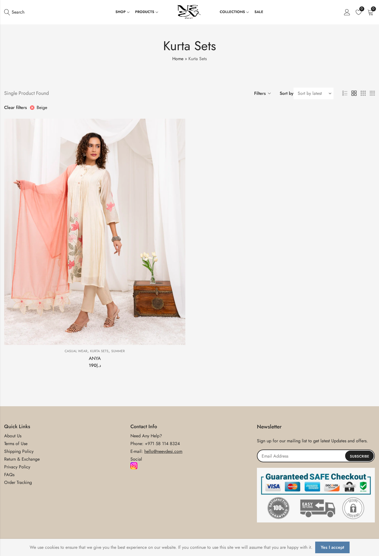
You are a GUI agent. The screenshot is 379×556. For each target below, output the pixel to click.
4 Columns (372, 93)
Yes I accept (332, 547)
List (344, 93)
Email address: (316, 456)
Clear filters (15, 107)
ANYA (95, 358)
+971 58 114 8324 (162, 443)
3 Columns (363, 93)
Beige (42, 107)
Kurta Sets (99, 351)
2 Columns (354, 93)
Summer (118, 351)
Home (177, 58)
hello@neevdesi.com (163, 451)
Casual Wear (76, 351)
